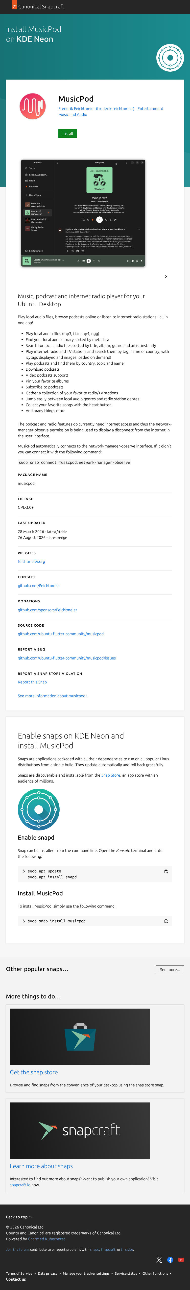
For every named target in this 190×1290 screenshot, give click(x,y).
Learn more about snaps (41, 1166)
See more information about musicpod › (53, 696)
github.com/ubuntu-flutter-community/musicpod (61, 634)
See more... (170, 969)
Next (166, 276)
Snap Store (110, 775)
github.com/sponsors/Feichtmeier (47, 610)
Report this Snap (32, 682)
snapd (94, 1249)
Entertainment (150, 108)
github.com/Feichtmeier (39, 585)
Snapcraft (108, 1249)
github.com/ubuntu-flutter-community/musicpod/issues (67, 658)
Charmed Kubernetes (47, 1239)
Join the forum (17, 1249)
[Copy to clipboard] (166, 871)
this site (127, 1249)
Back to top (17, 1217)
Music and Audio (72, 114)
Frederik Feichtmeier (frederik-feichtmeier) (96, 108)
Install (68, 133)
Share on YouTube (181, 1260)
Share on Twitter (159, 1260)
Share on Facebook (170, 1260)
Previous (152, 276)
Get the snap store (34, 1072)
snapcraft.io (20, 1185)
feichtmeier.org (31, 561)
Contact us (16, 1279)
